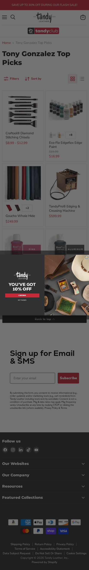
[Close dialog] (86, 257)
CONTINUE (22, 295)
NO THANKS (22, 300)
